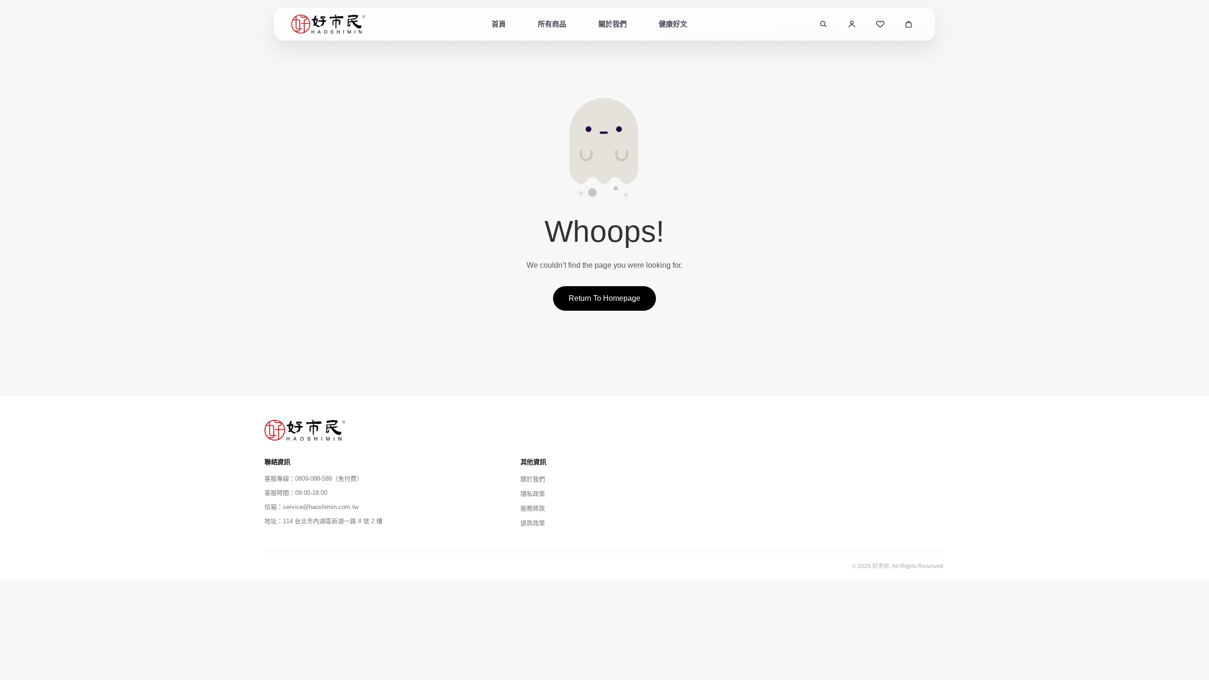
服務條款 (532, 508)
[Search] (823, 24)
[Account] (851, 24)
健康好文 (673, 24)
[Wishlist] (879, 24)
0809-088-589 (313, 478)
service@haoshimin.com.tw (320, 506)
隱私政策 (532, 493)
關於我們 (612, 24)
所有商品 (552, 24)
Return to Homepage (604, 298)
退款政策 (532, 523)
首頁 (499, 24)
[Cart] (908, 24)
